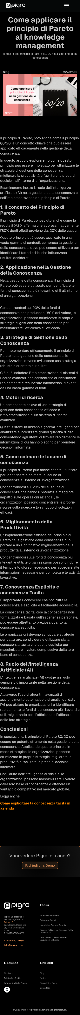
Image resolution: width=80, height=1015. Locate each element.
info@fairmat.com (13, 945)
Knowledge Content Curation (53, 925)
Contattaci (45, 988)
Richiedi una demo (48, 983)
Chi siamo (8, 973)
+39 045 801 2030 (14, 940)
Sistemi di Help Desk (49, 915)
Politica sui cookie (12, 978)
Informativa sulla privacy (15, 983)
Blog (42, 973)
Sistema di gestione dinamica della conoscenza (56, 931)
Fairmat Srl (9, 922)
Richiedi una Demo (40, 865)
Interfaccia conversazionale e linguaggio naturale (54, 938)
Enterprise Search (48, 920)
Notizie (43, 978)
